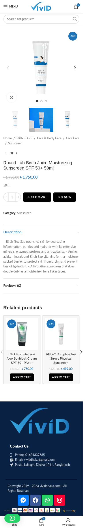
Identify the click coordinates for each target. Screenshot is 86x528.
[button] (7, 67)
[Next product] (16, 153)
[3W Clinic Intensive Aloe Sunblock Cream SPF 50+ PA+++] (22, 334)
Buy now (64, 197)
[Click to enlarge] (12, 97)
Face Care (72, 138)
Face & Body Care (49, 138)
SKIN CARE (24, 138)
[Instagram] (59, 500)
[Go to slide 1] (37, 101)
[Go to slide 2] (41, 101)
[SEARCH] (74, 19)
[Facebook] (35, 500)
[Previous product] (6, 153)
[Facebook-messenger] (23, 500)
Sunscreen (15, 143)
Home (7, 138)
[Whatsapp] (47, 500)
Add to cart (37, 197)
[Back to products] (11, 153)
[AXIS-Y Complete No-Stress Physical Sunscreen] (61, 334)
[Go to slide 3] (46, 101)
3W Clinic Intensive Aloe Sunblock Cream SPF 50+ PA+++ (22, 358)
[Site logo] (41, 6)
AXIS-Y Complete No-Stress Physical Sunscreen (61, 358)
